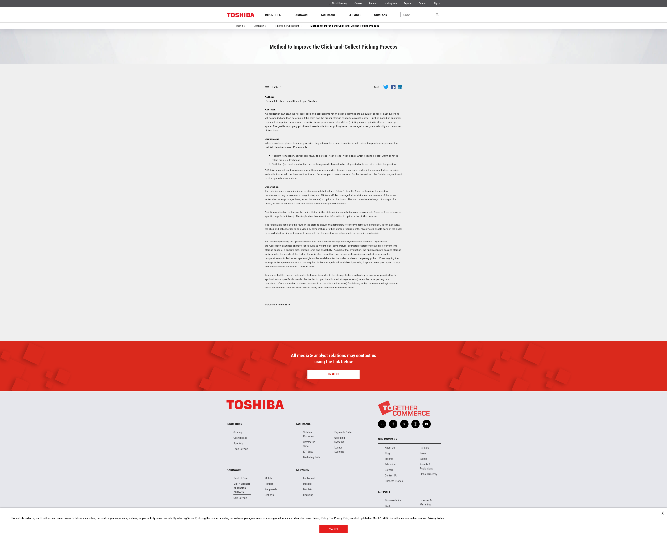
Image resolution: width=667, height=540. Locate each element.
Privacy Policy (435, 518)
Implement (309, 478)
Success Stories (394, 481)
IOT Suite (308, 451)
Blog (387, 453)
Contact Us (391, 475)
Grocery (237, 432)
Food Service (240, 449)
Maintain (307, 489)
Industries (234, 424)
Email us (333, 374)
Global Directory (339, 3)
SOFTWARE (328, 15)
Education (390, 464)
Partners (373, 3)
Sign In (437, 3)
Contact (423, 3)
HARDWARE (301, 15)
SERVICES (354, 15)
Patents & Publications (287, 25)
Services (302, 470)
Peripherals (271, 489)
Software (303, 424)
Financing (308, 495)
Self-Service (240, 498)
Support (408, 3)
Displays (269, 495)
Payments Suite (343, 432)
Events (423, 458)
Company (259, 25)
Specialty (238, 443)
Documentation (393, 500)
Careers (358, 3)
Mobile (268, 478)
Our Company (387, 439)
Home (239, 25)
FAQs (387, 506)
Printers (269, 483)
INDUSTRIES (273, 15)
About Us (390, 447)
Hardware (234, 470)
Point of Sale (240, 478)
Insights (389, 458)
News (423, 453)
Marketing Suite (311, 457)
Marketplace (391, 3)
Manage (307, 483)
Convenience (240, 437)
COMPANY (380, 15)
